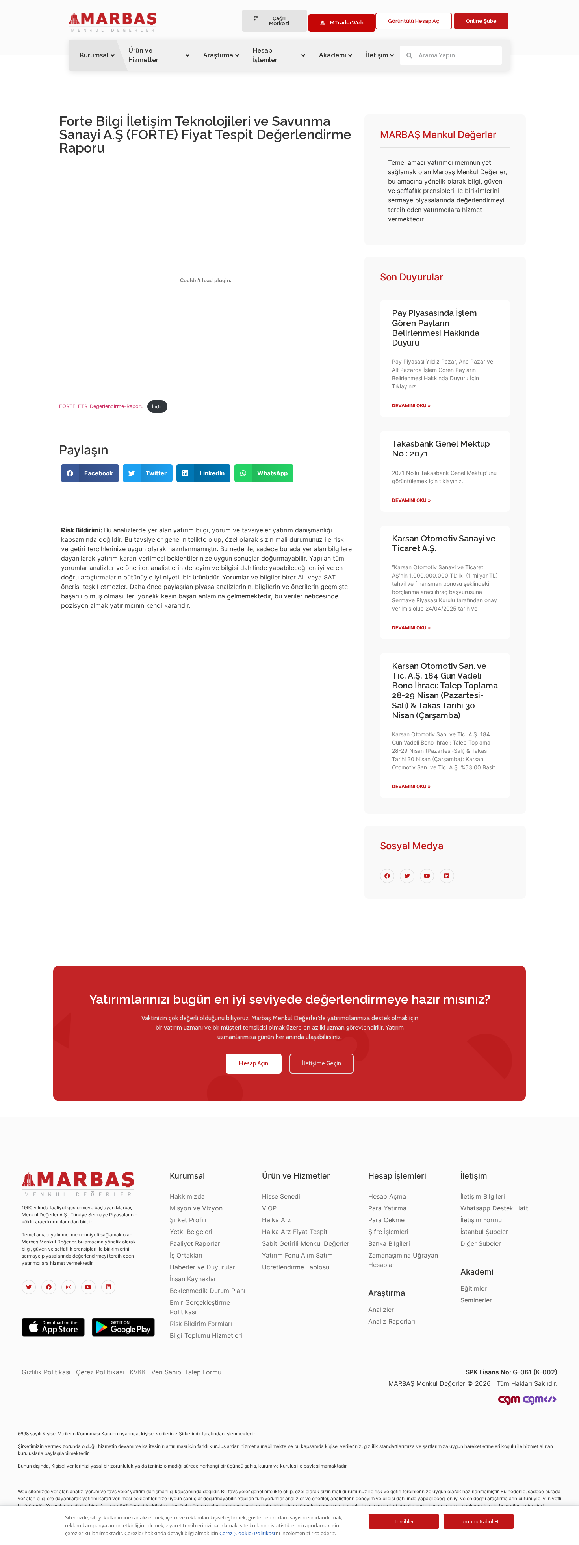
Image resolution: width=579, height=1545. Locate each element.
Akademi (332, 55)
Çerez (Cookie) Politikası (247, 1533)
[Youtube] (88, 1287)
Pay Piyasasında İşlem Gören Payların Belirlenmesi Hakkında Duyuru (435, 328)
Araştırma (218, 55)
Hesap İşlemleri (266, 55)
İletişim (377, 55)
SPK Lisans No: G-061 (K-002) (511, 1372)
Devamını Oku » (411, 405)
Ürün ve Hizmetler (143, 55)
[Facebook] (48, 1287)
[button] (274, 21)
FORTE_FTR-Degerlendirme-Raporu (101, 407)
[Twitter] (29, 1287)
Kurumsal (94, 55)
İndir (157, 407)
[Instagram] (68, 1287)
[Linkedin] (108, 1287)
